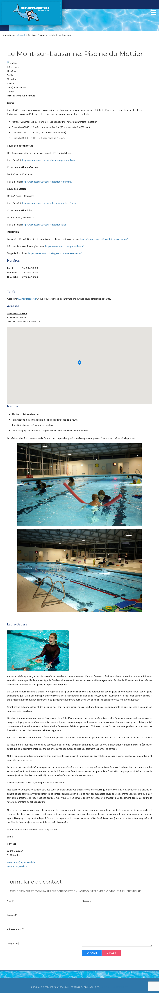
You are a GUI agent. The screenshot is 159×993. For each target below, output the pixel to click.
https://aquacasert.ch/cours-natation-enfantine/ (47, 181)
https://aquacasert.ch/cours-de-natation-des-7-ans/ (49, 203)
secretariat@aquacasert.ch (21, 862)
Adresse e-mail (15, 929)
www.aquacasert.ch (27, 298)
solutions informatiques (114, 987)
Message (86, 900)
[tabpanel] (79, 174)
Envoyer (92, 952)
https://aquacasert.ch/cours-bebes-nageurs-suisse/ (48, 160)
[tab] (79, 67)
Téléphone (13, 943)
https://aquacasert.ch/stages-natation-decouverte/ (55, 253)
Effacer (111, 952)
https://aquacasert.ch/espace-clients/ (64, 246)
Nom (10, 900)
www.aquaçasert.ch (17, 866)
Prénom (12, 915)
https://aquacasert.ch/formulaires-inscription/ (104, 239)
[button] (79, 363)
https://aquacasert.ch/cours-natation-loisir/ (45, 224)
